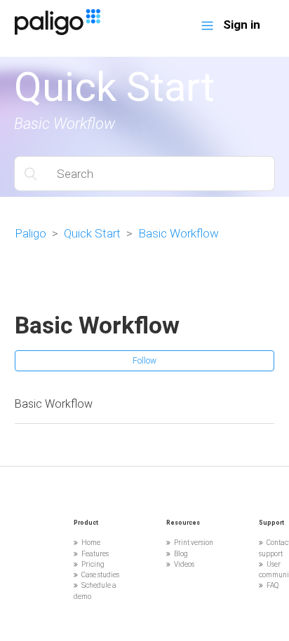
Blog (181, 554)
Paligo (30, 233)
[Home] (57, 31)
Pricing (93, 564)
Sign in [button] (241, 25)
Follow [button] (144, 361)
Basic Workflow (178, 233)
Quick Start (92, 233)
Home (90, 542)
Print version (193, 542)
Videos (184, 564)
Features (95, 554)
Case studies (100, 575)
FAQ (272, 585)
